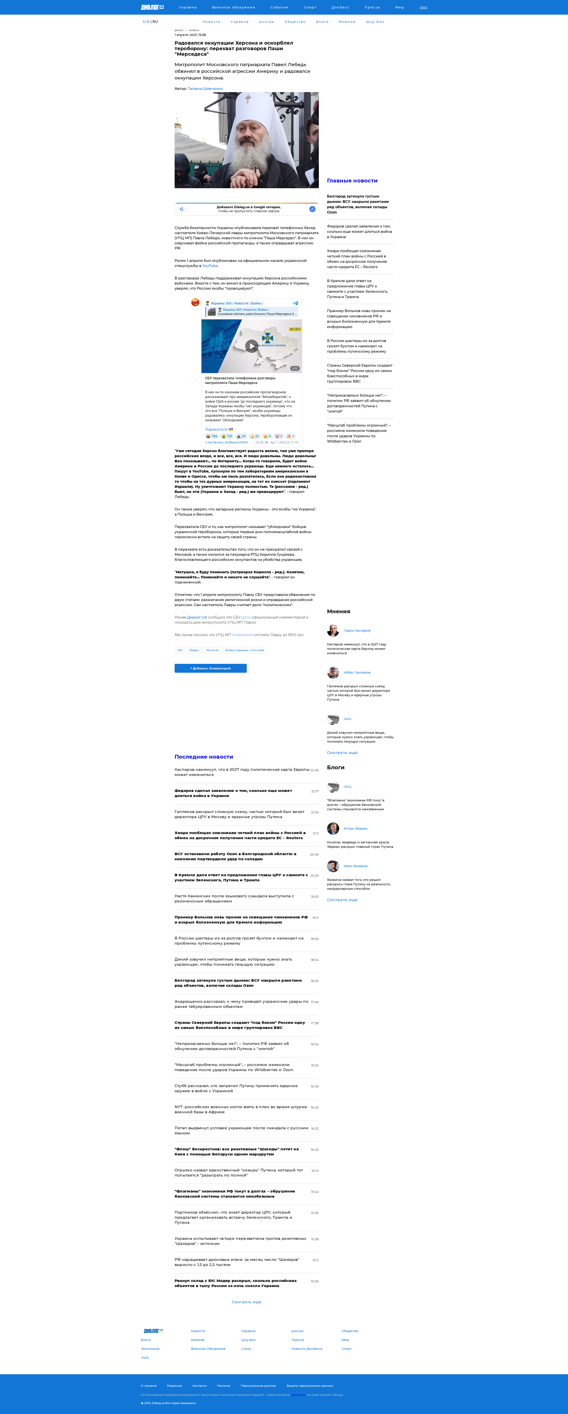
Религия (212, 650)
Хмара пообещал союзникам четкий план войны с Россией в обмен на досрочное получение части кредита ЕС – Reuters (357, 259)
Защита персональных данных (309, 1385)
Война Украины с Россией (244, 650)
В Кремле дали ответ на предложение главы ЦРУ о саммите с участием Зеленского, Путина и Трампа (357, 289)
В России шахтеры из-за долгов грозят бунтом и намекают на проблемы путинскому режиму (356, 346)
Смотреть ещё (246, 1302)
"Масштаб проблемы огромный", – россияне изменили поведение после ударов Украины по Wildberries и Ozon (359, 433)
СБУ (180, 650)
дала (246, 617)
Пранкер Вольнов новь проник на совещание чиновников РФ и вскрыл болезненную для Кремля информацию (359, 319)
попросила (242, 635)
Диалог (179, 30)
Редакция (174, 1385)
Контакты (200, 1385)
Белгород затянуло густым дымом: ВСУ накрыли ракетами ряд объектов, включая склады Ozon (358, 204)
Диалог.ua (298, 1394)
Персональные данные (258, 1385)
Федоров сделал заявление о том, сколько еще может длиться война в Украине (359, 231)
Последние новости (204, 756)
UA (146, 22)
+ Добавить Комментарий (210, 668)
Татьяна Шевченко (205, 89)
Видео (194, 650)
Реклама (223, 1385)
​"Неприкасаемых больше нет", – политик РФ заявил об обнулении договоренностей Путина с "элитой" (359, 403)
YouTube (210, 266)
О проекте (149, 1385)
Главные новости (352, 180)
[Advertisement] (247, 709)
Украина (194, 30)
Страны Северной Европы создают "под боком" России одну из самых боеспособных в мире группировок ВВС (359, 373)
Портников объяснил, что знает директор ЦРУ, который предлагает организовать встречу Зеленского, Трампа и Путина (233, 1217)
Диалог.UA (197, 617)
